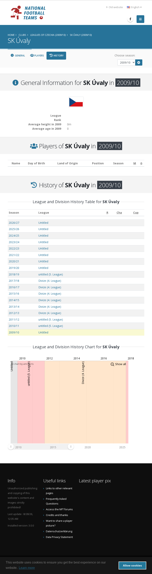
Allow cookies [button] (132, 565)
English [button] (135, 7)
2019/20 (14, 268)
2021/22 (14, 255)
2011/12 (14, 319)
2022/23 (14, 248)
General (19, 55)
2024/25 (14, 235)
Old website (115, 7)
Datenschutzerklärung (59, 531)
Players (39, 55)
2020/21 (14, 261)
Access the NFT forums (59, 509)
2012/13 (14, 313)
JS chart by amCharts (22, 363)
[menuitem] (41, 446)
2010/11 (14, 326)
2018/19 (14, 274)
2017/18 (14, 281)
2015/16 (14, 293)
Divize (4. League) (49, 281)
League (43, 212)
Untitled (43, 223)
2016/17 (14, 287)
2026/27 (14, 223)
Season (14, 212)
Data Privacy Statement (59, 537)
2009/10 (14, 332)
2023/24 (14, 242)
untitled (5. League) (50, 274)
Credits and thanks (57, 515)
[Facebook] (130, 19)
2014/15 (14, 300)
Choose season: (125, 55)
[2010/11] (138, 62)
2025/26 (14, 229)
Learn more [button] (27, 567)
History (58, 55)
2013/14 (14, 306)
